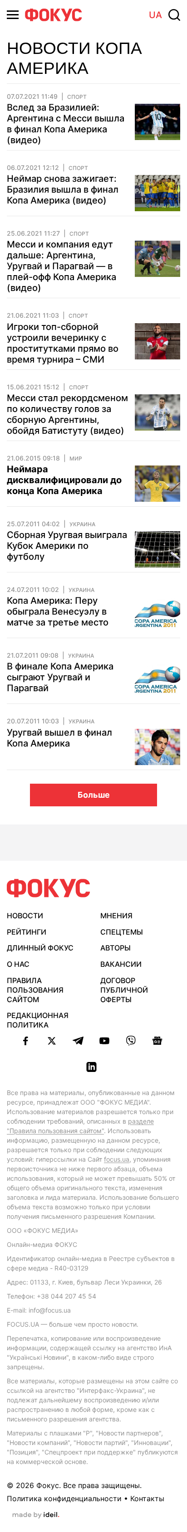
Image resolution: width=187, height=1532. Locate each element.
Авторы (115, 947)
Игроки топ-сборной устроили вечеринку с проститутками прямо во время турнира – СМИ (62, 343)
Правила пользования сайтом (35, 990)
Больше (94, 795)
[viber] (131, 1041)
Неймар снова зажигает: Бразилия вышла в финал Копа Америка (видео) (62, 189)
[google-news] (157, 1041)
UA (155, 14)
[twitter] (52, 1041)
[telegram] (78, 1041)
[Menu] (12, 14)
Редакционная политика (38, 1020)
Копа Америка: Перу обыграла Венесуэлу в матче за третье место (57, 611)
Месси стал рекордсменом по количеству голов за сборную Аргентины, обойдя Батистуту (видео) (67, 414)
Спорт (77, 97)
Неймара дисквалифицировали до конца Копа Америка (64, 480)
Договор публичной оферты (124, 990)
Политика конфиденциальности (64, 1498)
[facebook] (25, 1041)
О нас (18, 964)
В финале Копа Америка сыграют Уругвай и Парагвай (60, 677)
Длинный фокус (40, 947)
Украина (82, 524)
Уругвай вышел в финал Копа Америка (59, 738)
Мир (75, 459)
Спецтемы (121, 931)
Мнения (116, 915)
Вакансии (121, 964)
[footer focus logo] (48, 888)
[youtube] (104, 1041)
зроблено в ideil (36, 1515)
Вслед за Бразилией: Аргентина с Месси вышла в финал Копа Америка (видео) (65, 123)
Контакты (147, 1498)
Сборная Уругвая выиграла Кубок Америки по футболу (67, 545)
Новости (25, 915)
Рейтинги (26, 931)
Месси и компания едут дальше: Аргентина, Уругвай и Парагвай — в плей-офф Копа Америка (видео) (61, 266)
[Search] (174, 15)
